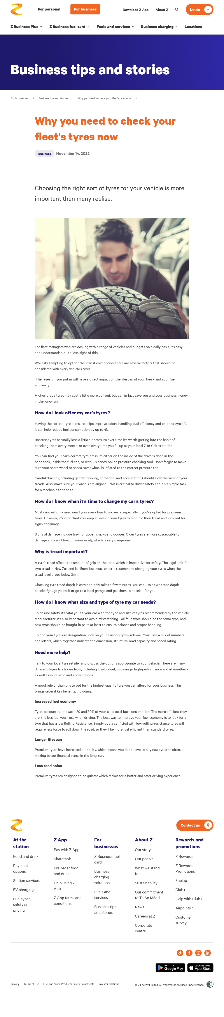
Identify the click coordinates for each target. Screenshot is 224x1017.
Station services (26, 880)
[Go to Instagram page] (198, 953)
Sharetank (62, 858)
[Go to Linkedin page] (207, 953)
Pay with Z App (66, 849)
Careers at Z (145, 915)
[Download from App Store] (200, 967)
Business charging (157, 26)
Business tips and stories (53, 98)
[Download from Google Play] (170, 967)
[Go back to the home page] (16, 9)
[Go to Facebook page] (189, 953)
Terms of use (31, 984)
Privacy (14, 984)
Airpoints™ (184, 907)
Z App (60, 840)
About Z (162, 9)
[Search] (177, 9)
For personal (49, 9)
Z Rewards (184, 856)
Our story (143, 849)
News (139, 906)
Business (44, 153)
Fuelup (181, 880)
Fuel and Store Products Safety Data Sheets (68, 984)
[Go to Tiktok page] (180, 953)
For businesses (19, 98)
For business (85, 9)
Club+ (180, 889)
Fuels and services (113, 26)
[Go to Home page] (16, 825)
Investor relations (109, 984)
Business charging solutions (102, 877)
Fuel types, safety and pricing (22, 904)
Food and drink (25, 856)
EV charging (23, 889)
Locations (193, 26)
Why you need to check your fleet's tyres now (104, 98)
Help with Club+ (189, 898)
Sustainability (146, 882)
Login (195, 9)
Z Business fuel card (67, 26)
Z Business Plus (24, 26)
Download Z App (136, 9)
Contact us (190, 825)
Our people (144, 858)
